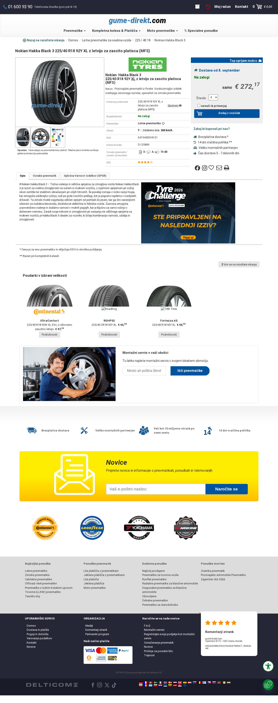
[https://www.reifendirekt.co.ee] (165, 685)
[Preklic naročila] (208, 7)
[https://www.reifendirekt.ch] (150, 682)
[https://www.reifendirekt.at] (189, 682)
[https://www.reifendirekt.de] (140, 682)
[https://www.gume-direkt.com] (194, 682)
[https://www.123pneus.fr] (145, 682)
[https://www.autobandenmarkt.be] (199, 682)
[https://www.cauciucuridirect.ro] (145, 685)
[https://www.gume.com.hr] (160, 685)
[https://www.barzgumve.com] (155, 685)
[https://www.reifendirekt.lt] (170, 685)
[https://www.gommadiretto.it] (160, 682)
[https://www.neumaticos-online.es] (185, 682)
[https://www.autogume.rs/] (180, 685)
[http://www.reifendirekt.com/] (185, 685)
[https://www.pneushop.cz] (209, 682)
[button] (268, 666)
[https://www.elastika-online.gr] (150, 685)
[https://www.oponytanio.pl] (140, 685)
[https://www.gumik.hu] (228, 682)
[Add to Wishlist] (211, 168)
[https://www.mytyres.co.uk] (180, 682)
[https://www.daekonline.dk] (170, 682)
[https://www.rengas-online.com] (204, 682)
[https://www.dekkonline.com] (165, 682)
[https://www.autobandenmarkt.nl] (175, 682)
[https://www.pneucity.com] (219, 682)
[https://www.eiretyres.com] (224, 682)
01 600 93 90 (20, 6)
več (206, 648)
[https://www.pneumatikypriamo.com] (214, 682)
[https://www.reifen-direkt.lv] (175, 685)
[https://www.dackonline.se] (155, 682)
